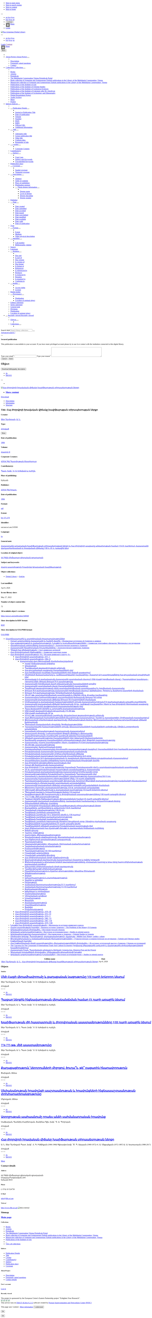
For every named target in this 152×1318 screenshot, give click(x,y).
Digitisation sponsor (22, 185)
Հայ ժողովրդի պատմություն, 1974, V (33, 916)
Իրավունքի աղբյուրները (37, 853)
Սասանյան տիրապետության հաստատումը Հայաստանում (55, 731)
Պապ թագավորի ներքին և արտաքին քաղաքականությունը (55, 709)
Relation (16, 251)
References (19, 268)
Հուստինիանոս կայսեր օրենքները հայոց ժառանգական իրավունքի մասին (62, 761)
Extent (17, 232)
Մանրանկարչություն (35, 894)
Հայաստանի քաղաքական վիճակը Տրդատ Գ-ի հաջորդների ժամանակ (60, 700)
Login (8, 28)
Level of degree (26, 194)
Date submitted (20, 209)
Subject (15, 153)
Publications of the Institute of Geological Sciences (29, 89)
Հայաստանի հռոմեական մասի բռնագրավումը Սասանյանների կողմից (60, 684)
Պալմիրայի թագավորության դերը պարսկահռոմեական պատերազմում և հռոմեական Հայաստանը (75, 688)
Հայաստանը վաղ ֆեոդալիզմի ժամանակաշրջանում (46, 661)
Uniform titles (20, 140)
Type (12, 226)
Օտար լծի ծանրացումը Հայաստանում (44, 765)
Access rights (20, 288)
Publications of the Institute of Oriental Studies (27, 87)
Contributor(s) (15, 151)
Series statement (16, 305)
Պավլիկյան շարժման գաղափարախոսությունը (48, 817)
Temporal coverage (22, 172)
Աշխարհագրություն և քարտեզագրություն (46, 878)
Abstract (18, 179)
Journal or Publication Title (25, 112)
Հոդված (5, 429)
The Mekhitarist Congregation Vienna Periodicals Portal (31, 78)
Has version (19, 260)
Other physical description (25, 236)
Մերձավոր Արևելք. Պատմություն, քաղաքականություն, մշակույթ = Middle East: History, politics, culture (57, 936)
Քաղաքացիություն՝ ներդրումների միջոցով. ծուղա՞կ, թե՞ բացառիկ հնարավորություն (64, 1067)
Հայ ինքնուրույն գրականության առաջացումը (48, 839)
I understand (38, 1307)
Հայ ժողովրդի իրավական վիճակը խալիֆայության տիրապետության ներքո (63, 806)
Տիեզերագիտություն (35, 873)
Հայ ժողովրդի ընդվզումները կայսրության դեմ (48, 763)
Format (15, 228)
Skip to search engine (14, 5)
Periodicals (14, 76)
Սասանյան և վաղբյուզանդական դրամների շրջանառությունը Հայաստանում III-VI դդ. (68, 776)
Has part (18, 256)
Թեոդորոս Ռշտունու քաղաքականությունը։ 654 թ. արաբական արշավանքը (62, 788)
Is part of (18, 258)
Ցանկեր (29, 907)
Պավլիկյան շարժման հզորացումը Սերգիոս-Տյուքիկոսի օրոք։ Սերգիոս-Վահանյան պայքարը (70, 821)
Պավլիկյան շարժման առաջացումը (42, 812)
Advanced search (7, 333)
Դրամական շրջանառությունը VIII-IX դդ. (45, 810)
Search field (5, 330)
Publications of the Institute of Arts (23, 85)
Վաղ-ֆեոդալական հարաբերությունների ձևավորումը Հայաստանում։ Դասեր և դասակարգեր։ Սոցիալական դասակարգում (87, 718)
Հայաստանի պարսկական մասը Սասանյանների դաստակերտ (56, 686)
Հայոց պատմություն (11, 567)
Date (14, 202)
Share (12, 24)
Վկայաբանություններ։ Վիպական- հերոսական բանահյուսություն (57, 844)
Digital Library (11, 576)
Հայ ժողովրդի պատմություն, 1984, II (32, 659)
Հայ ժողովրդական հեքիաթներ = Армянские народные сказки (38, 652)
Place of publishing (22, 183)
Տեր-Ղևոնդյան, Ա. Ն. (11, 419)
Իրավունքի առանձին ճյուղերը (40, 855)
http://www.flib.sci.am (9, 1208)
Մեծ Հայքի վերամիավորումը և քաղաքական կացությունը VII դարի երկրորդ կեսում (66, 790)
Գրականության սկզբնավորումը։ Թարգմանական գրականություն (58, 837)
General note (15, 307)
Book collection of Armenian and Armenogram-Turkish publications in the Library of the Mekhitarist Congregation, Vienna (56, 80)
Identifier (16, 238)
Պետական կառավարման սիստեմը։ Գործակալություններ (53, 724)
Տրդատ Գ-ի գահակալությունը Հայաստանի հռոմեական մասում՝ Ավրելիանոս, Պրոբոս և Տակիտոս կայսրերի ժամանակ (84, 691)
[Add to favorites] (2, 1011)
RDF (3, 625)
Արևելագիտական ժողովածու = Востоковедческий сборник (37, 930)
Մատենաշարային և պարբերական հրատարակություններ (35, 639)
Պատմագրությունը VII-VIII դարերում (43, 851)
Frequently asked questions (20, 63)
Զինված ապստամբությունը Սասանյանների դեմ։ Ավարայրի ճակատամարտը (64, 738)
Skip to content (11, 7)
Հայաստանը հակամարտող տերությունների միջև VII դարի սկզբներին (60, 779)
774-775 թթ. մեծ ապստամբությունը (42, 797)
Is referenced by (21, 271)
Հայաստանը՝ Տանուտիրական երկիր (43, 747)
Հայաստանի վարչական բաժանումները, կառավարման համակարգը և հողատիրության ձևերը (72, 801)
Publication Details (19, 108)
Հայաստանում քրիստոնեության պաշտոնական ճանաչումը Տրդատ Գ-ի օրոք (63, 697)
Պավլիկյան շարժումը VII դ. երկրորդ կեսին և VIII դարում (52, 815)
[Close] (2, 335)
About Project (11, 57)
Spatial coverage (21, 170)
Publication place (16, 164)
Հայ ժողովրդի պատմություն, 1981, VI (33, 918)
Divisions (14, 309)
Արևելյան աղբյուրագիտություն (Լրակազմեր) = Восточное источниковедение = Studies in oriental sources (56, 955)
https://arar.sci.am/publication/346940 (15, 616)
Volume (18, 117)
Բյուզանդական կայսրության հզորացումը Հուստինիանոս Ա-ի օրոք (58, 756)
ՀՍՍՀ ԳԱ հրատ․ (9, 490)
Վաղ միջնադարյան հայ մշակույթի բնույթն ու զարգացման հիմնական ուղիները (64, 828)
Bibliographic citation (23, 245)
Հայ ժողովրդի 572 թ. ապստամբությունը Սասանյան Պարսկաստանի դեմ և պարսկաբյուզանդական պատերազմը (81, 767)
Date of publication (22, 115)
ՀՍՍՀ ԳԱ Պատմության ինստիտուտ (19, 461)
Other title (19, 138)
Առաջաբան (30, 666)
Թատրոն (29, 900)
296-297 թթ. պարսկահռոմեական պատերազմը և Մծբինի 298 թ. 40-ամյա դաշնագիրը (66, 695)
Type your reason (44, 356)
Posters (13, 102)
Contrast (9, 22)
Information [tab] (10, 403)
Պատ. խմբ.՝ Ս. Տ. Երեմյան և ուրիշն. (18, 471)
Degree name (25, 191)
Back (3, 50)
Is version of (19, 262)
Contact (13, 65)
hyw (12, 17)
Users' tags (19, 157)
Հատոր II (5, 452)
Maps (12, 100)
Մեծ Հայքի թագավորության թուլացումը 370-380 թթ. (50, 711)
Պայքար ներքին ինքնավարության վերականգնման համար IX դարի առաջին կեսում (66, 799)
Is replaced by (20, 275)
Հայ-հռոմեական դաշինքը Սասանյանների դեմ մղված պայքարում (57, 673)
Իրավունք (27, 567)
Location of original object (25, 300)
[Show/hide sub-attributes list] (11, 108)
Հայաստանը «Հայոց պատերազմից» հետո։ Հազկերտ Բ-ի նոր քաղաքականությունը (66, 742)
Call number (19, 243)
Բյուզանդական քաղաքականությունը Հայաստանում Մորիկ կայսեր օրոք (61, 772)
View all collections (13, 1244)
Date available (20, 219)
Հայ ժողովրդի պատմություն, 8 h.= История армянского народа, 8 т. (40, 654)
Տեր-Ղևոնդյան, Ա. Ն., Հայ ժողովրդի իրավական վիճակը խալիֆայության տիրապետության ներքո (49, 962)
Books (12, 72)
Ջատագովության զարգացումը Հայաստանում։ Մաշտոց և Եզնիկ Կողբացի (62, 860)
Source (13, 247)
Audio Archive (16, 97)
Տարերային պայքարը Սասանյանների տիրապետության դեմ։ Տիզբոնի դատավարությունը (70, 740)
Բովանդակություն (34, 909)
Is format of (19, 266)
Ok (3, 1311)
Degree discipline (26, 196)
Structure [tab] (9, 405)
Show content (12, 392)
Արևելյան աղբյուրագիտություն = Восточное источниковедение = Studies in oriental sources (49, 932)
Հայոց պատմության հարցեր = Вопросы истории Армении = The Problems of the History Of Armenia (53, 927)
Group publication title (23, 136)
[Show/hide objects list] (28, 57)
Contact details (11, 1280)
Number (18, 119)
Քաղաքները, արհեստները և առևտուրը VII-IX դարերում (53, 808)
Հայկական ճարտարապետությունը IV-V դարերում (50, 885)
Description (14, 61)
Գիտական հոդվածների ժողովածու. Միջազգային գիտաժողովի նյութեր (46, 952)
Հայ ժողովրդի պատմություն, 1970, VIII (33, 923)
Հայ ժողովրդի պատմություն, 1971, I (32, 657)
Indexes (9, 104)
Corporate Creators (22, 149)
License (18, 290)
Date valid (19, 221)
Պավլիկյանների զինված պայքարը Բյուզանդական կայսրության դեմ (59, 826)
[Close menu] (2, 34)
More (3, 1161)
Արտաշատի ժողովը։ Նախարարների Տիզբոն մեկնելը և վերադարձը (59, 733)
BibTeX (9, 375)
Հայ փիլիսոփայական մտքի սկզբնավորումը (47, 858)
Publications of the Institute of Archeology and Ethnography (32, 93)
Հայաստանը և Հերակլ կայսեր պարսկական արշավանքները (55, 783)
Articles (13, 74)
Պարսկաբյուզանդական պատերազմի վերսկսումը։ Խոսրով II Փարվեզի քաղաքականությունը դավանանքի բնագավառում (86, 781)
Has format (19, 264)
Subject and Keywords (23, 159)
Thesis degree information (27, 187)
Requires (18, 277)
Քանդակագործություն (36, 889)
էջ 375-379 (5, 518)
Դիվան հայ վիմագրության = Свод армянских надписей (35, 650)
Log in (3, 1289)
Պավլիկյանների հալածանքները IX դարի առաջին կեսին (53, 824)
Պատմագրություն (34, 842)
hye (9, 17)
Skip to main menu (13, 3)
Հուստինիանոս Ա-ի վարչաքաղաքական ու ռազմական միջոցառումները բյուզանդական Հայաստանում (76, 758)
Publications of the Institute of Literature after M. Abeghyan (32, 91)
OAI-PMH (5, 635)
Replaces (18, 273)
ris (6, 373)
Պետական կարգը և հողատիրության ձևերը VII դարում (52, 792)
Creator (15, 144)
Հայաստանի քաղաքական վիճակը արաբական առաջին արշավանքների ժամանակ (67, 785)
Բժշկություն (31, 882)
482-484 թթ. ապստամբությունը (40, 745)
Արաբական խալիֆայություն (46, 567)
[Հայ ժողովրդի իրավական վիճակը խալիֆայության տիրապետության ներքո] (40, 388)
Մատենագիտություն (35, 905)
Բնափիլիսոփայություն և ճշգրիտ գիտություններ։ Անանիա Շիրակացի (60, 871)
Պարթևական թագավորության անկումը (45, 668)
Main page (6, 1217)
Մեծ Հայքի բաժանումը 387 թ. (39, 713)
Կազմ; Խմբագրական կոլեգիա (40, 664)
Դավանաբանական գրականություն (43, 846)
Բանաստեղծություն (35, 848)
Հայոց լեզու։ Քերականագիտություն (43, 835)
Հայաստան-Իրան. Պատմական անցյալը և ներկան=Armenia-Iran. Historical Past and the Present (53, 950)
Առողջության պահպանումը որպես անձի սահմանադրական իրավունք (53, 1116)
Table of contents (21, 181)
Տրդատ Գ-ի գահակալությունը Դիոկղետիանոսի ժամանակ (54, 693)
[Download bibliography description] (4, 1011)
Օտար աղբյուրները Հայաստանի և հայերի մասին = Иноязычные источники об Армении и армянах (55, 641)
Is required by (20, 279)
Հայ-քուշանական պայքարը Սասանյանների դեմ (49, 670)
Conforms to (20, 281)
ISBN (17, 123)
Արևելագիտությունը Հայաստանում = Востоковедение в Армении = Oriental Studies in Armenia (52, 934)
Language (14, 249)
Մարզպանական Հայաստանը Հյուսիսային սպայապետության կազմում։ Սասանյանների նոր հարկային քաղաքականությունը (88, 749)
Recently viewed (14, 315)
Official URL (20, 125)
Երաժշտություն (32, 898)
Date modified (20, 217)
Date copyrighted (21, 215)
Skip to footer (11, 9)
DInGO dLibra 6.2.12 (25, 1303)
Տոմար (28, 876)
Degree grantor (25, 198)
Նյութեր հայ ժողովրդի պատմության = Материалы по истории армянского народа (47, 925)
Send (11, 359)
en (7, 17)
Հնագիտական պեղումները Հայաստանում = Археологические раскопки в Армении (48, 645)
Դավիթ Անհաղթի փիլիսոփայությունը (43, 869)
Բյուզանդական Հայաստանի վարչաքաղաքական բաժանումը (56, 751)
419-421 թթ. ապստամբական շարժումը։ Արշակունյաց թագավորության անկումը (64, 715)
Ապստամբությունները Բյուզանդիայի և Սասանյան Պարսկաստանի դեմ (61, 774)
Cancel (4, 359)
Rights (15, 283)
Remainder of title (22, 142)
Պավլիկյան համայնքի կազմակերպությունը (46, 819)
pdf (2, 508)
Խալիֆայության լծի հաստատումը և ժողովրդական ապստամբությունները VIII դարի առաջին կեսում (75, 794)
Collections (10, 67)
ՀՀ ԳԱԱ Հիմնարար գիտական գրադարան (22, 558)
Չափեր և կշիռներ (34, 880)
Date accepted (20, 211)
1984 (3, 443)
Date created (20, 206)
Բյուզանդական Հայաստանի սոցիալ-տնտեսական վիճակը (54, 754)
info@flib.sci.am (7, 1198)
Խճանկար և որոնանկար (37, 891)
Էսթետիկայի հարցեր (21, 941)
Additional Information (23, 127)
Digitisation (19, 298)
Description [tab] (10, 401)
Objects (13, 320)
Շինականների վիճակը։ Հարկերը (41, 803)
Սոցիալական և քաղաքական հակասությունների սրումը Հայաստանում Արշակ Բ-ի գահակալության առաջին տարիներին (85, 702)
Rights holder (15, 292)
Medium (18, 234)
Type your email (7, 356)
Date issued (19, 213)
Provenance (17, 294)
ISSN (17, 121)
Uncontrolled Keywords (24, 162)
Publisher (13, 200)
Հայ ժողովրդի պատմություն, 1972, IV (33, 914)
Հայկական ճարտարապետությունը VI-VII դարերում (51, 887)
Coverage (16, 166)
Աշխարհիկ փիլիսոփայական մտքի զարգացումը (49, 867)
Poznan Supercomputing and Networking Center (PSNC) (70, 1303)
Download (5, 397)
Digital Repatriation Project (20, 95)
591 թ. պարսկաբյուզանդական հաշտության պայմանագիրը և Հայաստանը (62, 770)
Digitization (14, 311)
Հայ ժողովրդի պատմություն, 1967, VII (33, 921)
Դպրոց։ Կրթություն (34, 833)
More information (26, 1307)
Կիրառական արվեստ (36, 896)
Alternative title (21, 134)
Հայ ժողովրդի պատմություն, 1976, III (33, 912)
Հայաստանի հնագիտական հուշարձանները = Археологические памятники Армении (49, 648)
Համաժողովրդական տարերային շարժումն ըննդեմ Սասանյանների (59, 736)
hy (2, 536)
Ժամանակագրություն (36, 903)
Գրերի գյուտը (31, 830)
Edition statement (16, 303)
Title (14, 129)
